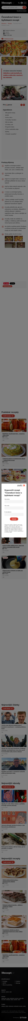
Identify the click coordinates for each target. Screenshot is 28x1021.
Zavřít (19, 485)
